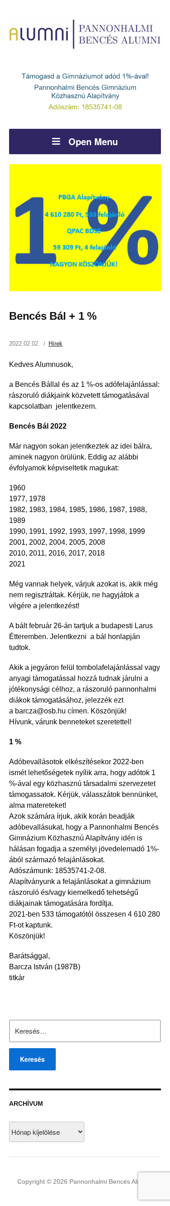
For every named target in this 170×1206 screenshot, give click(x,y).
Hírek (56, 343)
